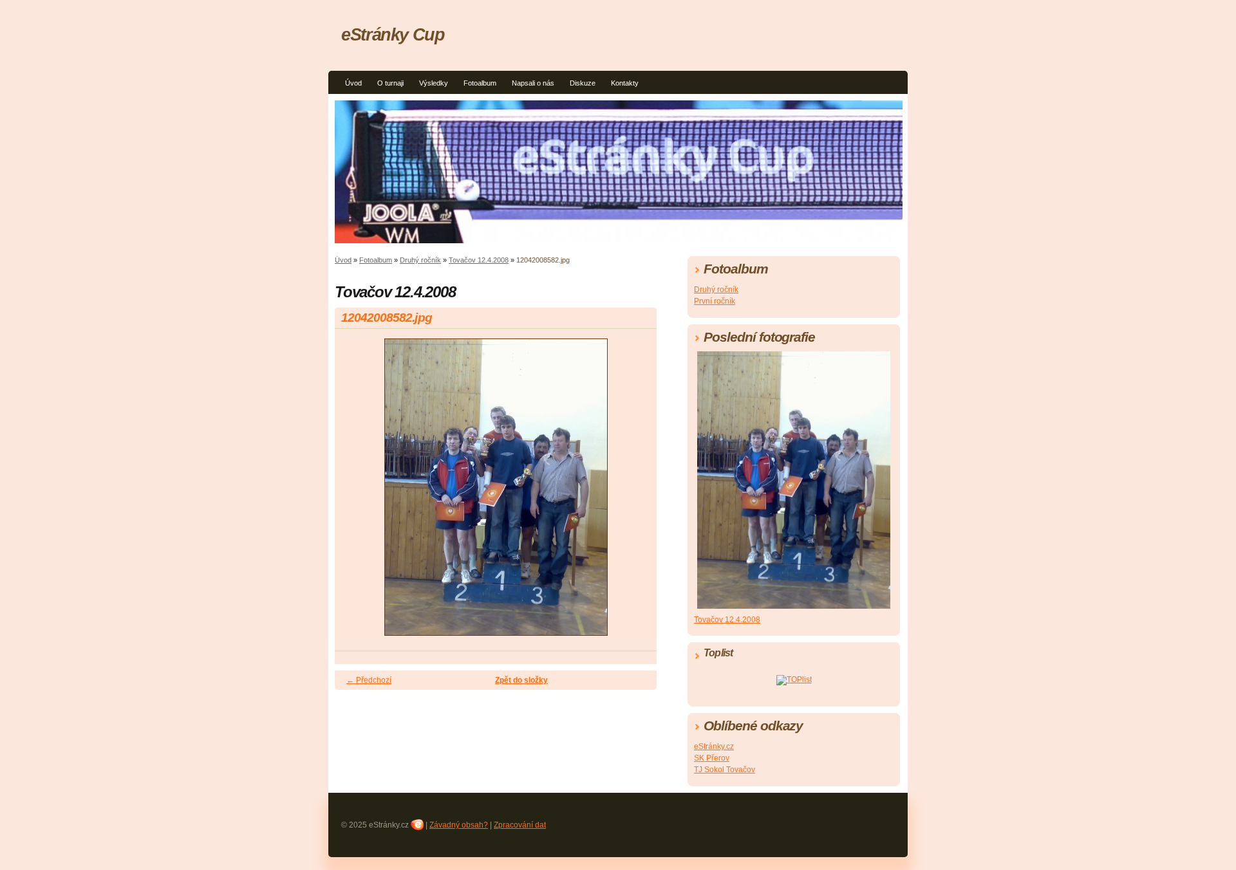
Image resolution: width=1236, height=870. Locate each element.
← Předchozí (368, 680)
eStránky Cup (393, 34)
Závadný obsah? (458, 824)
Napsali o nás (533, 83)
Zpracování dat (520, 824)
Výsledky (433, 83)
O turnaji (390, 83)
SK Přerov (711, 758)
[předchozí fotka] (355, 493)
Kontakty (625, 83)
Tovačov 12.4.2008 (479, 260)
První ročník (714, 301)
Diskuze (582, 83)
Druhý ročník (420, 260)
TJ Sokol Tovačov (724, 769)
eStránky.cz (714, 746)
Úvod (353, 83)
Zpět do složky (521, 680)
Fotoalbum (480, 83)
